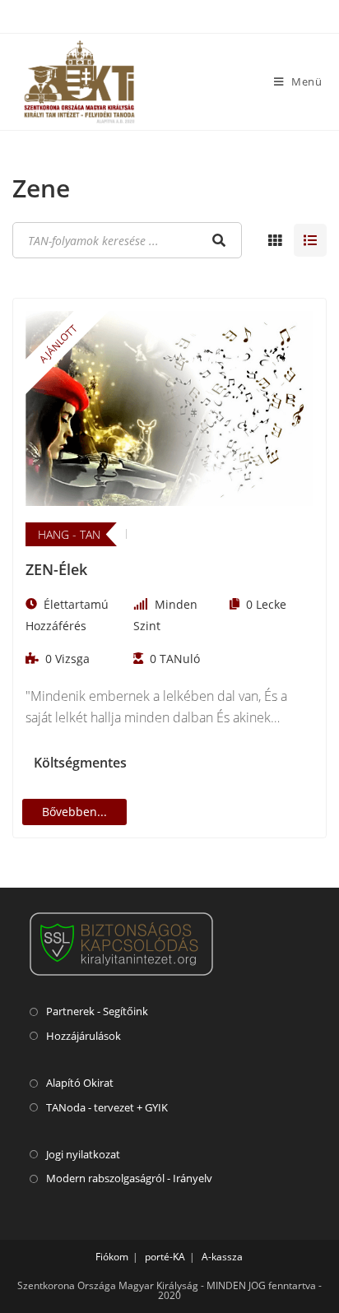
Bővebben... (74, 811)
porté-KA (165, 1257)
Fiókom (111, 1257)
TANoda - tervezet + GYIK (107, 1107)
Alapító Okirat (80, 1082)
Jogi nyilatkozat (83, 1154)
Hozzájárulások (83, 1035)
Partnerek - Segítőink (97, 1011)
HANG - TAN (69, 534)
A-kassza (222, 1257)
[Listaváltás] (274, 240)
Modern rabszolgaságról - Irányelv (129, 1178)
